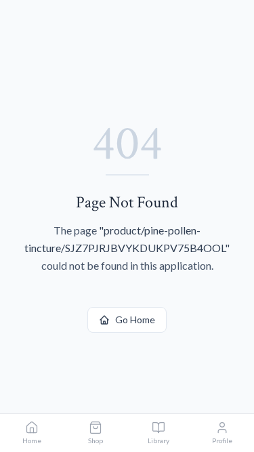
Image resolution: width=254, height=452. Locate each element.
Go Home (135, 319)
